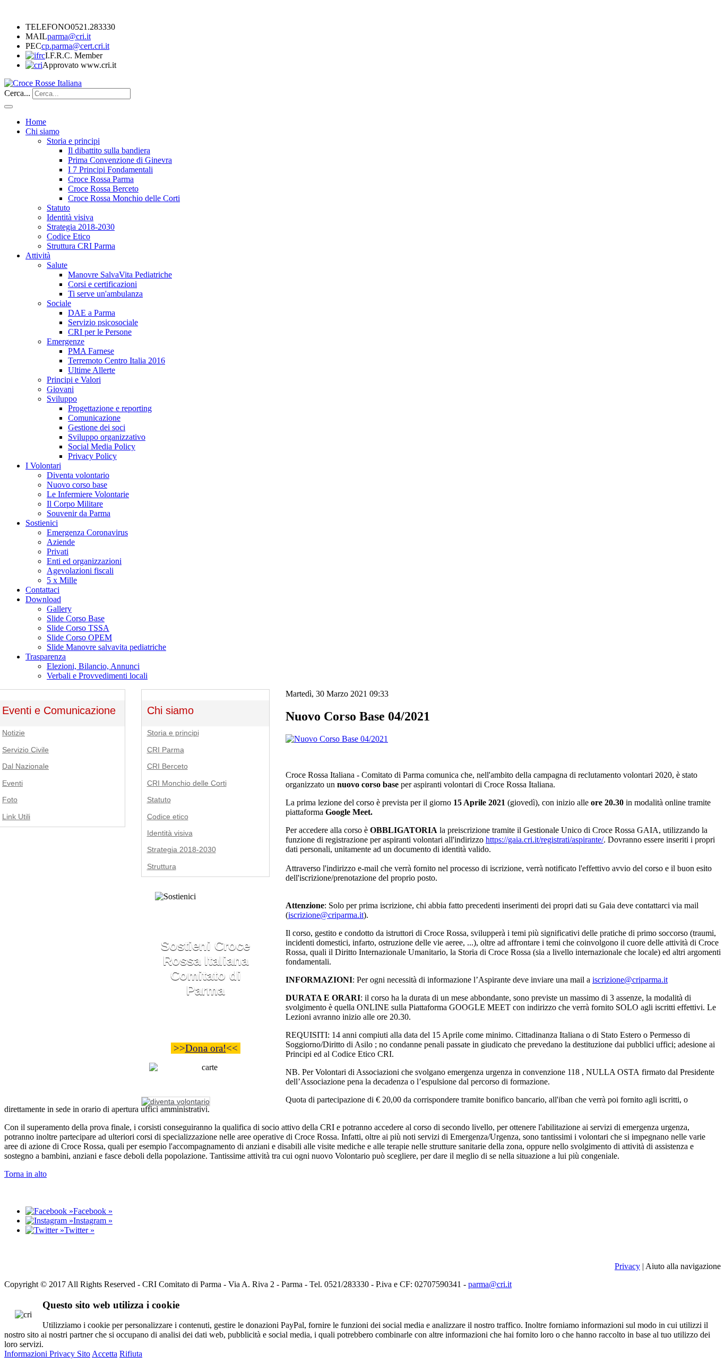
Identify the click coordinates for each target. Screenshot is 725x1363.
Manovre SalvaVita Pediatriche (120, 274)
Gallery (59, 608)
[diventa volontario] (175, 1101)
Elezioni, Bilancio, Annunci (93, 666)
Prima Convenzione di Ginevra (120, 159)
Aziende (61, 541)
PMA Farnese (91, 350)
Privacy (627, 1266)
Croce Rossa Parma (101, 179)
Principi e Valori (74, 379)
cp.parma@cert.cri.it (75, 45)
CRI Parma (165, 750)
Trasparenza (45, 656)
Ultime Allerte (91, 370)
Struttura (161, 867)
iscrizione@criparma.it (326, 914)
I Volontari (43, 465)
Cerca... (17, 93)
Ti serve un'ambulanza (105, 293)
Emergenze (65, 341)
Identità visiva (70, 217)
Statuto (58, 207)
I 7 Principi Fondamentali (110, 169)
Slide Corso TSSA (78, 627)
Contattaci (42, 589)
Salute (57, 265)
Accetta (104, 1353)
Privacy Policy (92, 456)
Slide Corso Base (76, 618)
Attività (37, 255)
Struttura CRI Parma (81, 245)
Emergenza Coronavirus (87, 532)
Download (43, 599)
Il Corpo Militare (75, 503)
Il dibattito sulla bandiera (109, 150)
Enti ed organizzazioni (84, 561)
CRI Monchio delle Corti (187, 783)
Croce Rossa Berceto (103, 188)
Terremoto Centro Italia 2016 (116, 360)
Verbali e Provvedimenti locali (97, 675)
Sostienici (41, 522)
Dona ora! (205, 1048)
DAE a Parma (91, 312)
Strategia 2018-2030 (81, 226)
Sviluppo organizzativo (106, 436)
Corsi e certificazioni (102, 284)
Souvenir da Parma (78, 513)
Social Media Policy (101, 446)
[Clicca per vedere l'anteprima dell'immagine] (337, 738)
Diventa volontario (78, 475)
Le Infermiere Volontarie (88, 494)
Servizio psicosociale (103, 322)
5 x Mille (62, 580)
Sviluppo (62, 398)
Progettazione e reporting (110, 408)
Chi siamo (42, 131)
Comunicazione (94, 417)
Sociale (59, 303)
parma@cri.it (69, 36)
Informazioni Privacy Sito (47, 1353)
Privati (57, 551)
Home (35, 121)
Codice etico (167, 817)
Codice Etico (68, 236)
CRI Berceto (167, 766)
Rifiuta (130, 1353)
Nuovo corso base (77, 484)
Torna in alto (25, 1173)
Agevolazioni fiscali (80, 570)
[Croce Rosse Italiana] (43, 83)
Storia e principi (73, 140)
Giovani (60, 389)
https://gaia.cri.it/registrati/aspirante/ (544, 839)
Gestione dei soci (96, 427)
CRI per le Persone (100, 331)
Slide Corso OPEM (79, 637)
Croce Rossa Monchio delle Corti (124, 198)
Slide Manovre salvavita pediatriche (106, 647)
